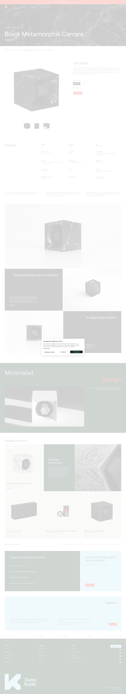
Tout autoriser (76, 351)
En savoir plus (46, 348)
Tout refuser (63, 351)
